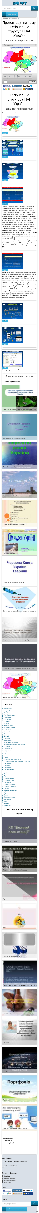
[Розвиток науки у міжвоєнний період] (19, 858)
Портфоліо (7, 767)
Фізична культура (9, 797)
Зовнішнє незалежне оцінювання (15, 744)
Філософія (7, 799)
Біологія (6, 723)
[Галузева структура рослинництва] (19, 513)
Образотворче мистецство (12, 759)
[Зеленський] (19, 1002)
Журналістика (8, 740)
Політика (7, 765)
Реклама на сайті (10, 1180)
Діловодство (8, 734)
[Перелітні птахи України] (19, 455)
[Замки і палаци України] (19, 484)
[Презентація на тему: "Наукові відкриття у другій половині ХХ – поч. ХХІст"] (19, 973)
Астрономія (7, 719)
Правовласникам (9, 1178)
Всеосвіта (7, 1182)
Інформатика (8, 709)
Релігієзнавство (9, 778)
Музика (6, 753)
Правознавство (9, 769)
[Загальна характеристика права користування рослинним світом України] (19, 398)
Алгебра (6, 713)
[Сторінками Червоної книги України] (19, 427)
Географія (7, 730)
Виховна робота (9, 725)
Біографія (7, 721)
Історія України (9, 711)
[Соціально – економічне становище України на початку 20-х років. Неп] (19, 628)
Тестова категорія (10, 784)
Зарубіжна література (11, 742)
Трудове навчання (10, 786)
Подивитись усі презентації (8, 1139)
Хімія (5, 801)
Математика (8, 749)
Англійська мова (9, 715)
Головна (4, 18)
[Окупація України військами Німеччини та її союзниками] (19, 657)
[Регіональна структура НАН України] (19, 686)
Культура (7, 746)
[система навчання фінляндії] (19, 945)
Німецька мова (9, 755)
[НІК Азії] (19, 1060)
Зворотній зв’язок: (15, 1161)
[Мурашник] (19, 887)
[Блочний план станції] (19, 830)
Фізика (6, 795)
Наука (6, 757)
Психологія (7, 774)
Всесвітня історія (9, 727)
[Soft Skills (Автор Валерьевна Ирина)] (19, 1117)
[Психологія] (19, 1088)
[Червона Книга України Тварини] (19, 571)
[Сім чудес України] (19, 542)
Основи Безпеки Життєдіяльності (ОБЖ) (17, 761)
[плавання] (19, 1031)
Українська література (11, 790)
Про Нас (7, 1176)
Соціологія (7, 782)
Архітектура (8, 717)
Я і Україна (7, 805)
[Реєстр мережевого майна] (12, 358)
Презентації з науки (13, 18)
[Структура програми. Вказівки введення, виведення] (19, 599)
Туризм (6, 788)
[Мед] (19, 916)
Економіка (7, 738)
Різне (5, 776)
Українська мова (9, 793)
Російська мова (9, 780)
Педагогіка (7, 763)
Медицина (7, 751)
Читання (6, 803)
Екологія (6, 736)
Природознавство (9, 772)
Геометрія (7, 732)
